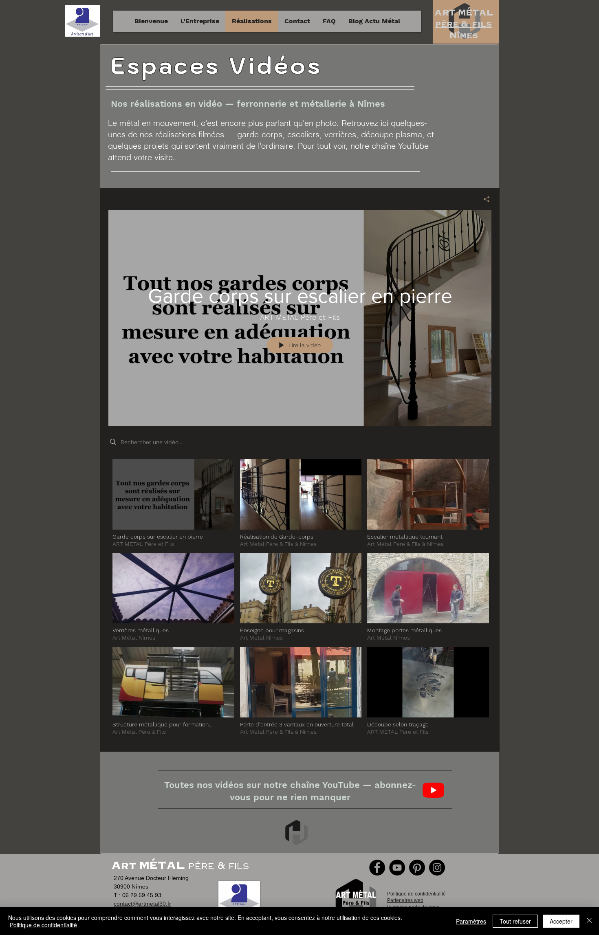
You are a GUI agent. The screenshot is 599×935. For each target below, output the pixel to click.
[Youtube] (433, 790)
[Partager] (483, 199)
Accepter (561, 921)
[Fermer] (589, 921)
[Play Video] (173, 503)
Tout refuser (515, 921)
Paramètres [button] (471, 921)
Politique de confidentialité (43, 925)
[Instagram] (437, 868)
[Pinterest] (417, 868)
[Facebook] (377, 868)
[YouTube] (397, 868)
